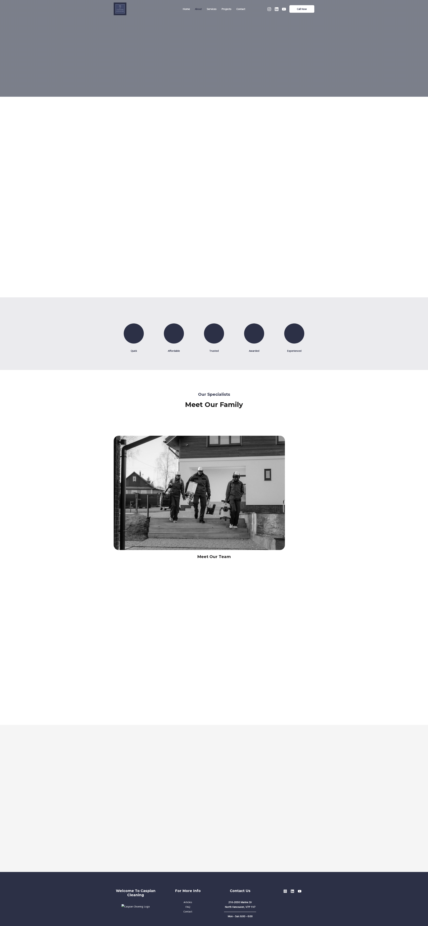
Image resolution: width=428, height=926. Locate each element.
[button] (301, 9)
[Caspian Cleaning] (120, 8)
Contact (240, 9)
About (198, 9)
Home (186, 9)
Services (212, 9)
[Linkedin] (277, 9)
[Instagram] (269, 9)
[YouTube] (284, 9)
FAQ (187, 906)
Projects (226, 9)
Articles (188, 902)
